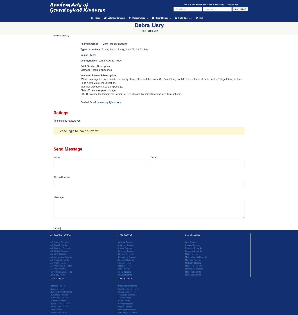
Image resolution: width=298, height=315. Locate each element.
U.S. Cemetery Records (60, 248)
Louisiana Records (193, 251)
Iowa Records (191, 242)
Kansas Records (192, 245)
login (71, 131)
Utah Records (123, 301)
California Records (125, 251)
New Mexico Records (59, 298)
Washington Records (126, 310)
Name (57, 157)
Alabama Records (125, 242)
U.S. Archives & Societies (61, 266)
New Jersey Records (59, 295)
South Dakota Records (127, 292)
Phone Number (62, 177)
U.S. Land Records (58, 254)
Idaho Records (123, 269)
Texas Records (124, 298)
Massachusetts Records (196, 257)
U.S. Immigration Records (61, 257)
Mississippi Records (194, 269)
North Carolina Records (60, 304)
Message (58, 197)
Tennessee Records (126, 295)
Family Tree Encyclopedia (61, 272)
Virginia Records (124, 307)
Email (154, 157)
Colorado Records (125, 254)
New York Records (58, 301)
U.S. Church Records (59, 251)
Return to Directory (61, 36)
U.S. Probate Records (59, 260)
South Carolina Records (128, 289)
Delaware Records (125, 260)
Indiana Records (124, 275)
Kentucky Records (193, 248)
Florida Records (124, 263)
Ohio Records (56, 310)
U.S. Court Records (58, 245)
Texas (93, 55)
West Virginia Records (127, 313)
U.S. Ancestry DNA (58, 269)
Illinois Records (124, 272)
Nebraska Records (58, 286)
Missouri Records (193, 272)
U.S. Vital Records (58, 263)
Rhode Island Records (127, 286)
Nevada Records (57, 289)
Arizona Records (124, 248)
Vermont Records (125, 304)
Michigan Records (193, 263)
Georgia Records (125, 266)
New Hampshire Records (61, 292)
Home (143, 31)
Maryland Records (193, 260)
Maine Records (192, 254)
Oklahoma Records (58, 313)
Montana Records (193, 275)
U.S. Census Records (59, 242)
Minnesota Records (193, 266)
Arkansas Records (125, 245)
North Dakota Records (60, 307)
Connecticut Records (126, 257)
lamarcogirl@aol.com (109, 102)
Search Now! (240, 9)
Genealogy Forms (57, 275)
